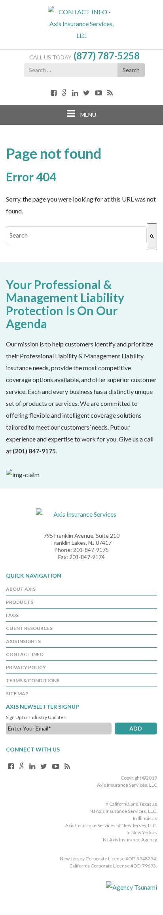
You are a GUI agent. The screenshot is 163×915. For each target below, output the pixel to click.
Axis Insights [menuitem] (23, 641)
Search (131, 70)
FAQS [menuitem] (12, 615)
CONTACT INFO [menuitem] (25, 654)
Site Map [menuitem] (17, 693)
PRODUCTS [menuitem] (19, 602)
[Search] (152, 236)
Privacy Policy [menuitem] (26, 667)
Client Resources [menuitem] (29, 628)
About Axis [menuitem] (21, 589)
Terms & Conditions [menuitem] (32, 680)
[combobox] (76, 235)
